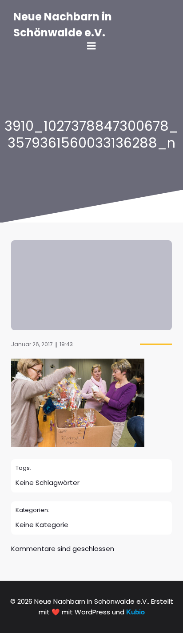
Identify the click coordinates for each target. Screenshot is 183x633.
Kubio (135, 612)
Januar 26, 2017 (32, 344)
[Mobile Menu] (91, 46)
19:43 (66, 344)
